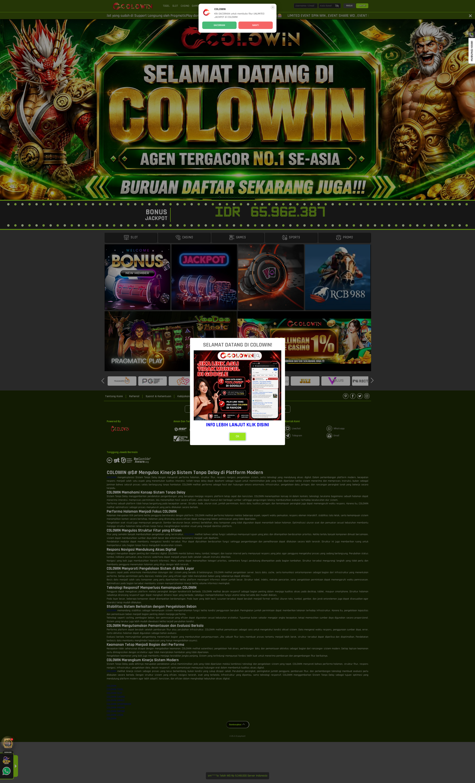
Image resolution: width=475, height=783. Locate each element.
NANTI (255, 25)
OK (237, 436)
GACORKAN (219, 25)
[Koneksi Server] (8, 743)
